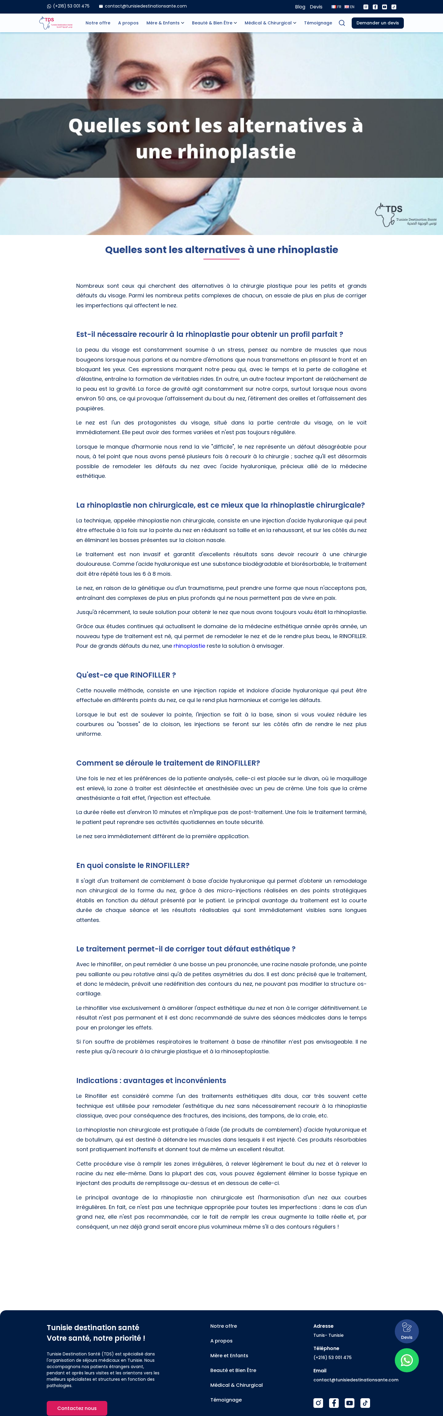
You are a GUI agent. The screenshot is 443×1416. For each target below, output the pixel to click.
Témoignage (318, 23)
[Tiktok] (393, 7)
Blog (300, 6)
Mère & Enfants (163, 23)
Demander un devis (378, 23)
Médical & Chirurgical (268, 23)
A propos (128, 23)
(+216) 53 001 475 (332, 1358)
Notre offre (98, 23)
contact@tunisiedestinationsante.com (355, 1380)
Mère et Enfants (229, 1355)
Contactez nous (77, 1408)
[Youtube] (384, 7)
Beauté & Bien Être (212, 23)
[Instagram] (365, 7)
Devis (316, 6)
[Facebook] (375, 7)
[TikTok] (365, 1403)
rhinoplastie (189, 646)
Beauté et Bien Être (233, 1370)
